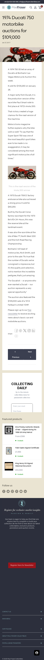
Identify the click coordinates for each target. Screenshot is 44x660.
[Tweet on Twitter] (24, 331)
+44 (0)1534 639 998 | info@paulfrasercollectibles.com (22, 2)
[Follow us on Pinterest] (16, 491)
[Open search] (31, 7)
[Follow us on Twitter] (8, 491)
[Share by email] (29, 331)
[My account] (35, 7)
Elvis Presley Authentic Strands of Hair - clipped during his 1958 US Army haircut (27, 429)
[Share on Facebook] (16, 331)
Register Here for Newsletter (22, 565)
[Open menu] (3, 7)
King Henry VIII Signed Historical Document (24, 464)
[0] (39, 7)
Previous (15, 357)
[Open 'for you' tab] (36, 652)
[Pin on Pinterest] (20, 331)
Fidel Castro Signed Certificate (27, 448)
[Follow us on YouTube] (21, 491)
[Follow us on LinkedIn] (25, 491)
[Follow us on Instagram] (12, 491)
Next (30, 352)
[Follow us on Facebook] (3, 491)
